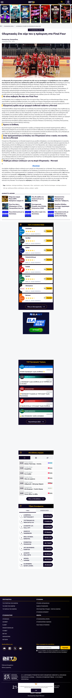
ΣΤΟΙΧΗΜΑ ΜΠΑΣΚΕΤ (42, 612)
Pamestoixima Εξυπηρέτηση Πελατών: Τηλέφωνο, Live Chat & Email (62, 199)
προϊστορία (37, 185)
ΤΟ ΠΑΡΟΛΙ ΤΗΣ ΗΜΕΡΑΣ (10, 609)
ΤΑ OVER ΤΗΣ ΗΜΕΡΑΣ (9, 606)
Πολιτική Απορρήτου (7, 665)
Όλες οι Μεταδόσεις (34, 499)
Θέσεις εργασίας (6, 667)
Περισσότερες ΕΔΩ (34, 422)
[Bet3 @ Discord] (4, 648)
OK (36, 690)
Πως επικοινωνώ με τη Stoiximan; (16, 213)
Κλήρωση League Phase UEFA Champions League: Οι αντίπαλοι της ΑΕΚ (16, 199)
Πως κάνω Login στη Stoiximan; (38, 213)
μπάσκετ (31, 188)
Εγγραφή (65, 647)
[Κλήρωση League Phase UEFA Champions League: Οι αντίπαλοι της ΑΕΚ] (5, 199)
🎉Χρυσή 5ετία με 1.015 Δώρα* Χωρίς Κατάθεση (35, 406)
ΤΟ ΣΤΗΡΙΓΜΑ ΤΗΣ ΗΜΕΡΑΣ (10, 603)
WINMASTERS (6, 636)
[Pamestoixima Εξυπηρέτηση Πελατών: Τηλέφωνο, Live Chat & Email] (51, 199)
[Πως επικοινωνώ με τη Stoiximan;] (5, 214)
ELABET (5, 625)
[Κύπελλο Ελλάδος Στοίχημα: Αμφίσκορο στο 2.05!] (51, 206)
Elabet (27, 247)
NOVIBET (5, 622)
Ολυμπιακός (26, 185)
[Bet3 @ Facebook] (10, 648)
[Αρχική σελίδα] (0, 26)
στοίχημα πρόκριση (61, 185)
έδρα (31, 185)
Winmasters (29, 286)
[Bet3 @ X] (15, 648)
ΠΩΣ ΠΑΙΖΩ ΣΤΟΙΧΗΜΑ (42, 625)
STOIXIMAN (6, 619)
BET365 (5, 633)
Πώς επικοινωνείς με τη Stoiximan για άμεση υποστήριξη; (61, 214)
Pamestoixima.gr (30, 257)
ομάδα (36, 188)
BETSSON (5, 639)
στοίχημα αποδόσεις (17, 185)
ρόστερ (27, 188)
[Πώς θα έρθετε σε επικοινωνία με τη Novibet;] (28, 199)
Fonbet (27, 266)
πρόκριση (30, 172)
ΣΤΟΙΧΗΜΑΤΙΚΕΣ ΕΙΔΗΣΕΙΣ (43, 622)
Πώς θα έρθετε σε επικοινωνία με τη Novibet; (38, 198)
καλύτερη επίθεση (12, 188)
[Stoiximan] (36, 166)
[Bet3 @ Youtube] (20, 648)
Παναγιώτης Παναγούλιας (10, 39)
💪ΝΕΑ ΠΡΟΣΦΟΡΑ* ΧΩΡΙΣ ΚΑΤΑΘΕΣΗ (32, 416)
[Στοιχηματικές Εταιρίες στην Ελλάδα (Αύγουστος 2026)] (28, 206)
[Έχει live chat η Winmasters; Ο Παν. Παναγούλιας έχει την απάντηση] (5, 206)
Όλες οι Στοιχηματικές (34, 307)
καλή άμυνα (21, 188)
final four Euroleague (49, 185)
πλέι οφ (5, 188)
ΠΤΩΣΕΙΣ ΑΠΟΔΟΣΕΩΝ (42, 603)
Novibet (27, 238)
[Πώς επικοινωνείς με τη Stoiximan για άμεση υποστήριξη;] (51, 214)
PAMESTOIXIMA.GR (8, 628)
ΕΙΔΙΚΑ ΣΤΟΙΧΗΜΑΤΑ (42, 606)
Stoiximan (8, 185)
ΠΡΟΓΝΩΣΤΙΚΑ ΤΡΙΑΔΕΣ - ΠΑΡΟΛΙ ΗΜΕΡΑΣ (48, 609)
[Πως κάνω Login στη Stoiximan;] (28, 214)
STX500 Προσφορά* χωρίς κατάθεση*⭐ (32, 371)
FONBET (5, 630)
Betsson (28, 295)
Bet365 (27, 276)
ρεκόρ (42, 185)
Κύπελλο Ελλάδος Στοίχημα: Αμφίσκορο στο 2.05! (62, 206)
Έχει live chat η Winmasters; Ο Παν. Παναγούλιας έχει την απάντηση (16, 206)
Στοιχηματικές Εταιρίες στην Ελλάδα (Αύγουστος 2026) (39, 206)
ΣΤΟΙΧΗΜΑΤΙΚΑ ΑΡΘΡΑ (9, 26)
